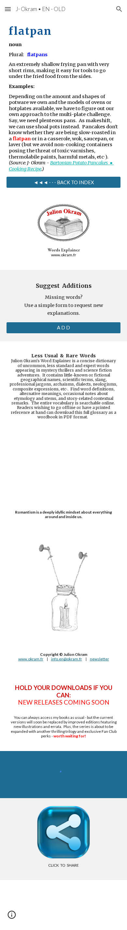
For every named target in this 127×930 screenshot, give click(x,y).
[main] (63, 97)
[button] (8, 9)
